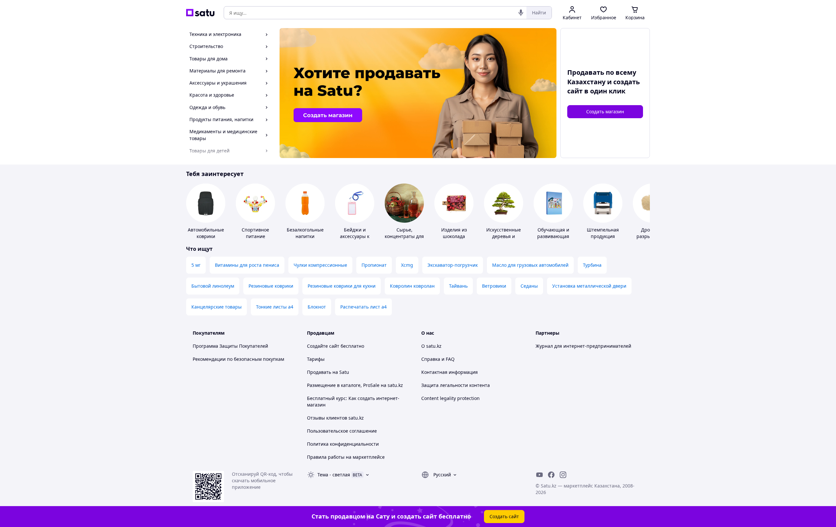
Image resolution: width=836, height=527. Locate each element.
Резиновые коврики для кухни (342, 286)
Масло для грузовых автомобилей (530, 265)
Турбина (592, 265)
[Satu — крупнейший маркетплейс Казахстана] (200, 13)
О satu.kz (431, 346)
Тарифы (316, 359)
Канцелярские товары (216, 307)
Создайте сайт (323, 346)
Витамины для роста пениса (247, 265)
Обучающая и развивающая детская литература (553, 239)
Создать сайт (504, 516)
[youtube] (539, 475)
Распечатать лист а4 (363, 307)
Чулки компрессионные (320, 265)
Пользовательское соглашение (342, 431)
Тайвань (458, 286)
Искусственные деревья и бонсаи (503, 236)
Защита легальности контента (455, 385)
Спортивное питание (255, 233)
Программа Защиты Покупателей (230, 346)
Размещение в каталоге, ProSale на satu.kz (355, 385)
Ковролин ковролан (412, 286)
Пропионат (374, 265)
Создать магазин (605, 111)
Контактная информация (449, 372)
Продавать (319, 372)
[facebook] (551, 475)
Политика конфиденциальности (343, 444)
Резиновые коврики (271, 286)
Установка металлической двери (589, 286)
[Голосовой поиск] (520, 13)
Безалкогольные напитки (305, 233)
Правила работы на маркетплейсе (346, 457)
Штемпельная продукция (603, 233)
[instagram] (563, 475)
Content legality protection (450, 398)
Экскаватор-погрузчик (452, 265)
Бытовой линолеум (212, 286)
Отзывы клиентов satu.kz (335, 418)
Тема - (333, 474)
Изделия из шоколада (454, 233)
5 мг (196, 265)
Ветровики (494, 286)
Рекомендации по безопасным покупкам (238, 359)
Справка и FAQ (438, 359)
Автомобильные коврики (206, 233)
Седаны (529, 286)
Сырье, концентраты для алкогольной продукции (404, 239)
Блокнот (317, 307)
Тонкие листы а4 (274, 307)
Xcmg (407, 265)
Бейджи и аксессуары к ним (354, 236)
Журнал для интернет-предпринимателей (583, 346)
